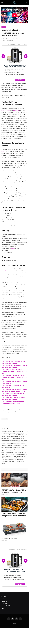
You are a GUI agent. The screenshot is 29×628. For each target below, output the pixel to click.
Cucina (3, 26)
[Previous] (3, 56)
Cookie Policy (4, 601)
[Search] (27, 2)
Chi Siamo (3, 596)
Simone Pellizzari (6, 38)
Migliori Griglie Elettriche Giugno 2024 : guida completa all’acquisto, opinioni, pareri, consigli (14, 515)
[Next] (26, 56)
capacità (3, 151)
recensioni (4, 271)
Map (2, 608)
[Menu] (2, 2)
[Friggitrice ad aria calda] (14, 2)
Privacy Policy (4, 603)
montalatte (16, 110)
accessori (20, 189)
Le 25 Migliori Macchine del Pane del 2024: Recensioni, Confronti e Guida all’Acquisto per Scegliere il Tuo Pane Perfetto (13, 490)
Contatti (3, 598)
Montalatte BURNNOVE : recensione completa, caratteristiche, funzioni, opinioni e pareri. (14, 371)
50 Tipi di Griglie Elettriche (9, 538)
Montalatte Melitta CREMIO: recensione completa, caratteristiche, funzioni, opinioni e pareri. (14, 377)
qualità (13, 248)
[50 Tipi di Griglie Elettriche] (14, 529)
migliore (7, 110)
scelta (3, 110)
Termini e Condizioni (6, 605)
